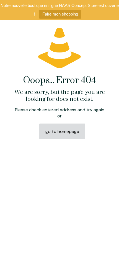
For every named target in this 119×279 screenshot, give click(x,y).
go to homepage (62, 131)
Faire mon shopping (60, 14)
